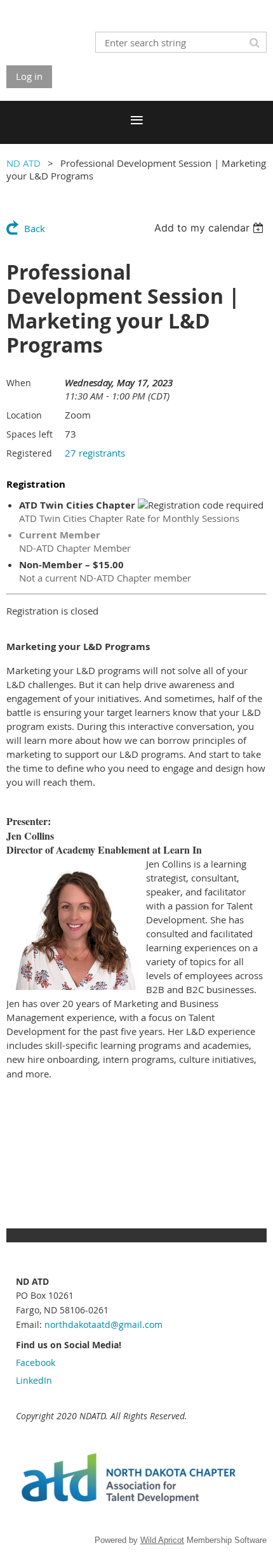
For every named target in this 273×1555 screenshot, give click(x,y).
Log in (29, 76)
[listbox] (210, 227)
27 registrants (95, 452)
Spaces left (29, 434)
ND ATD (23, 163)
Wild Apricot (162, 1540)
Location (24, 415)
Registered (29, 453)
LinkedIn (34, 1380)
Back (34, 228)
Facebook (35, 1363)
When (18, 383)
